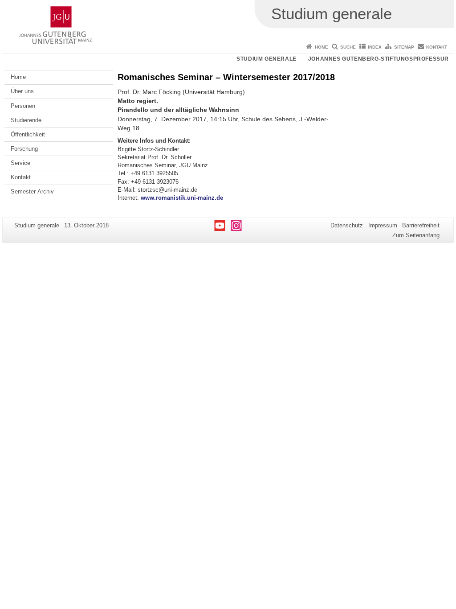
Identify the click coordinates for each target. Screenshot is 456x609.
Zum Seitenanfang (416, 235)
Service (20, 163)
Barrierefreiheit (421, 225)
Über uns (22, 91)
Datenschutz (346, 225)
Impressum (382, 225)
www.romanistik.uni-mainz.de (182, 197)
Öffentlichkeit (28, 134)
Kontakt (436, 47)
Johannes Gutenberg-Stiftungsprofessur (378, 59)
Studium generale (266, 59)
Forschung (24, 148)
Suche (348, 47)
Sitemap (404, 47)
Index (375, 47)
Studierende (26, 120)
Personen (23, 106)
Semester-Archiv (32, 191)
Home (321, 47)
